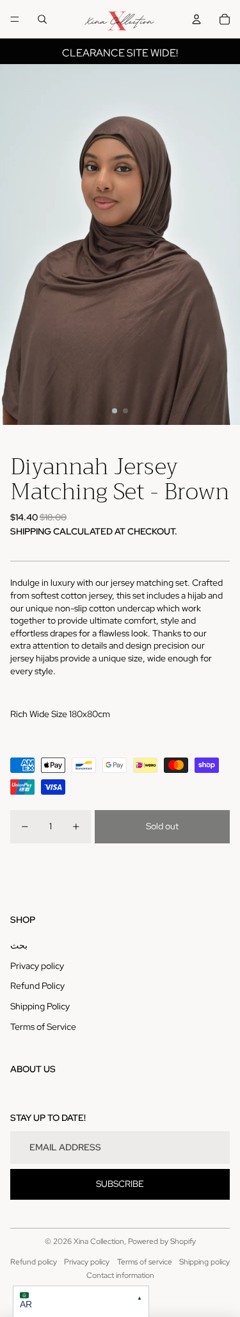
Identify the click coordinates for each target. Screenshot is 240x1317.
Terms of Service (43, 1026)
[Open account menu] (196, 19)
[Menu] (14, 19)
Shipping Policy (40, 1006)
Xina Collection (99, 1241)
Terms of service (144, 1262)
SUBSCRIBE (120, 1183)
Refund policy (33, 1262)
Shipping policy (204, 1262)
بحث (19, 945)
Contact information (120, 1275)
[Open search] (42, 19)
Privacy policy (37, 966)
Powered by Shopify (162, 1241)
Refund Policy (37, 985)
